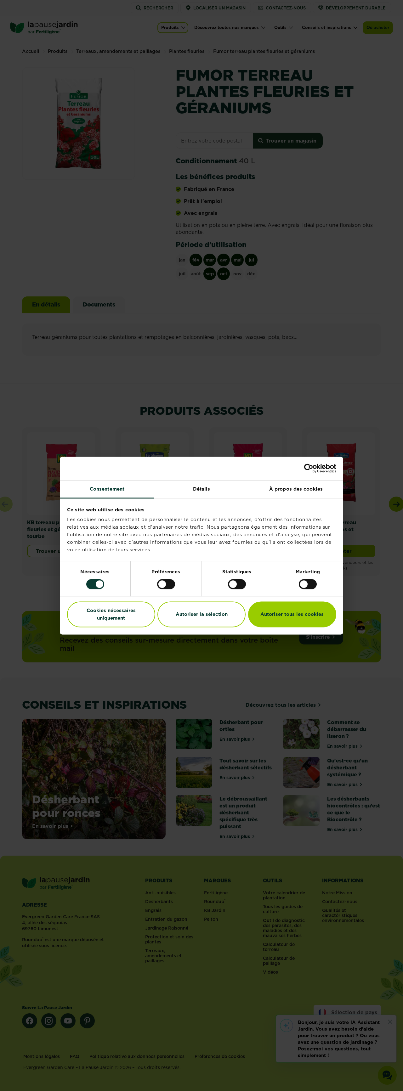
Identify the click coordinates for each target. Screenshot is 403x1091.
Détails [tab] (201, 489)
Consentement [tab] (107, 489)
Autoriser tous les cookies (292, 614)
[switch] (166, 584)
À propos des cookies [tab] (296, 489)
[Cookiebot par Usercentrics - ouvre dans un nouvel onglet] (308, 468)
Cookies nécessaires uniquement (111, 614)
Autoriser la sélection (202, 614)
